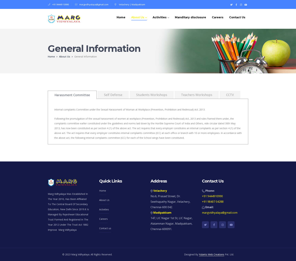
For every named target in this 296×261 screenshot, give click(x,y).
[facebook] (214, 224)
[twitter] (205, 224)
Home (51, 56)
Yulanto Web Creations (211, 254)
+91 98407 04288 (213, 202)
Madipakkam (138, 4)
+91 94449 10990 (60, 4)
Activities (104, 209)
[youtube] (231, 224)
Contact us (105, 228)
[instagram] (222, 224)
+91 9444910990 (212, 196)
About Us (64, 56)
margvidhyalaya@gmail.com (93, 4)
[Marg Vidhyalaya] (64, 18)
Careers (103, 218)
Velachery (124, 4)
